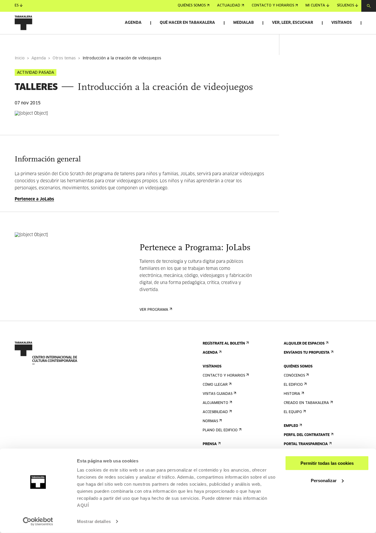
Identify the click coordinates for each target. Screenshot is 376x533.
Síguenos (345, 6)
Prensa (210, 444)
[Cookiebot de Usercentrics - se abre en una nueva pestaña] (38, 521)
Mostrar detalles (94, 521)
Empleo (291, 426)
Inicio (20, 58)
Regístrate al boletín (224, 343)
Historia (292, 394)
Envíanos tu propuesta (307, 353)
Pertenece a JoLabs (34, 199)
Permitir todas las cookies (327, 463)
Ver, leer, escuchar (292, 23)
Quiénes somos (192, 6)
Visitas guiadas (217, 394)
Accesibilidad (215, 412)
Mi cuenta (315, 6)
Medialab (243, 23)
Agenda (133, 23)
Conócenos (294, 375)
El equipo (293, 412)
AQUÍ (83, 505)
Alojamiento (215, 403)
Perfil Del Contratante (307, 435)
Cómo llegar (215, 385)
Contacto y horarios (273, 6)
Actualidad (228, 6)
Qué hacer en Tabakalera (187, 23)
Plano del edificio (220, 430)
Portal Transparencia (306, 444)
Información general (38, 42)
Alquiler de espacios (304, 343)
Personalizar (324, 480)
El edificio (293, 385)
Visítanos (341, 23)
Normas (210, 421)
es (17, 6)
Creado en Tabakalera (306, 403)
